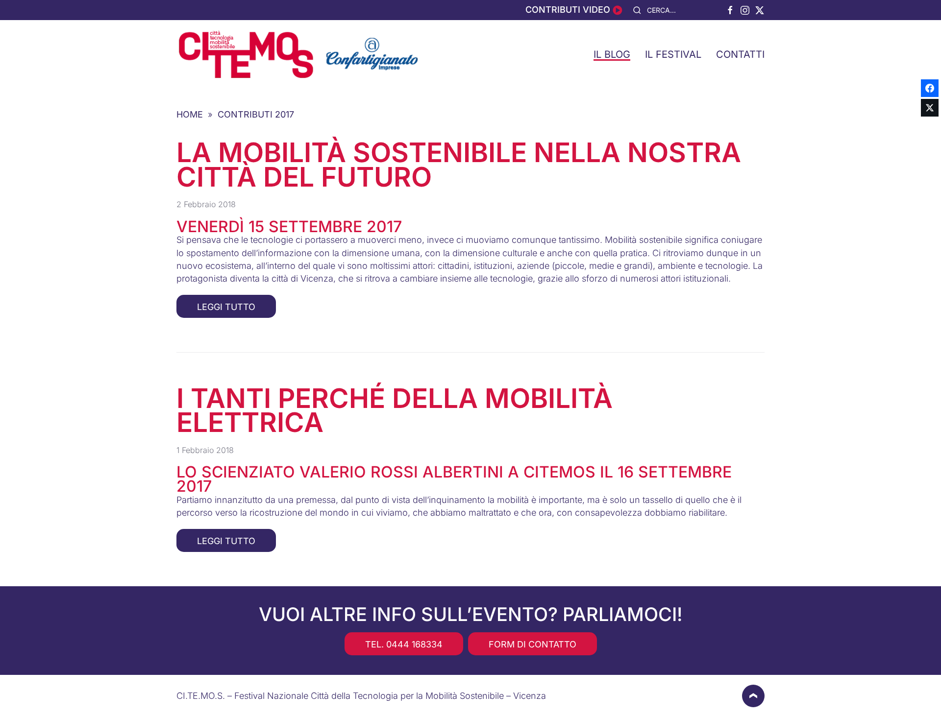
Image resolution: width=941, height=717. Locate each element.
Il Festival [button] (673, 54)
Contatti (740, 54)
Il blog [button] (612, 54)
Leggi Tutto (226, 307)
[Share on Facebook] (930, 88)
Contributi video (569, 9)
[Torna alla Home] (298, 54)
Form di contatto (532, 644)
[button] (753, 696)
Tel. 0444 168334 (404, 644)
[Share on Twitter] (930, 108)
